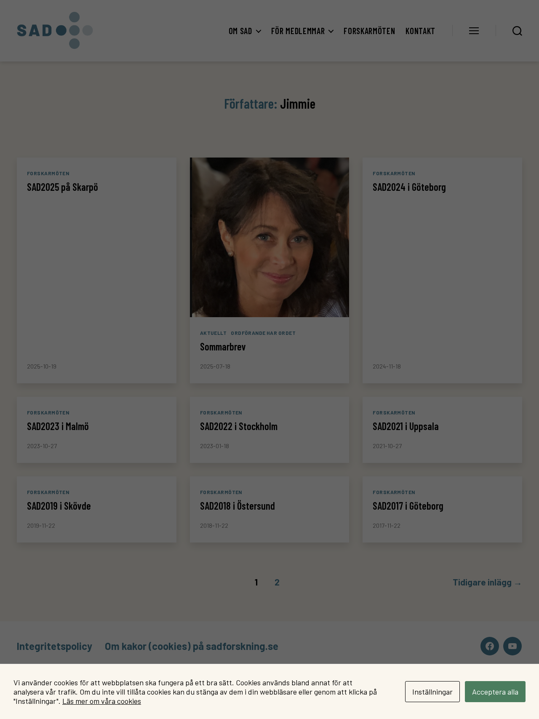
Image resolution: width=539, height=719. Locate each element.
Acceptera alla (495, 691)
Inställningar (432, 691)
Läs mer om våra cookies (101, 701)
